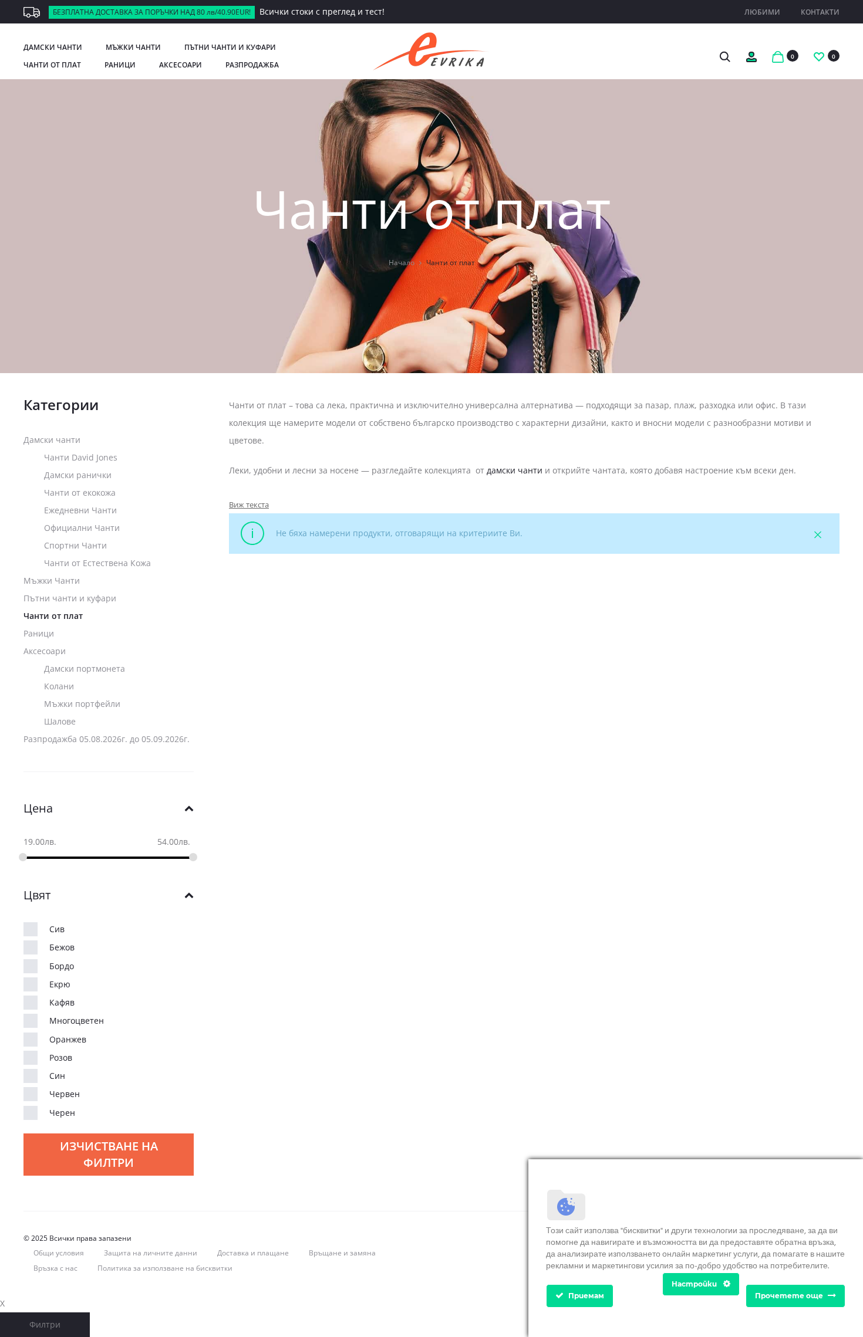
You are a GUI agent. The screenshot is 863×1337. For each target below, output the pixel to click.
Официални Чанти (82, 527)
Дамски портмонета (84, 668)
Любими (762, 12)
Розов (60, 1057)
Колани (59, 686)
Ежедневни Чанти (80, 510)
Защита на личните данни (150, 1253)
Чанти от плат (52, 65)
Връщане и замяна (342, 1253)
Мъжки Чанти (133, 47)
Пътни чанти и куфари (230, 47)
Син (57, 1075)
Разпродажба (252, 65)
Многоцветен (76, 1020)
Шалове (60, 721)
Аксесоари (180, 65)
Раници (120, 65)
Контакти (820, 12)
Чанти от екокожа (80, 492)
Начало (401, 263)
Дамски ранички (78, 474)
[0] (778, 55)
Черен (62, 1112)
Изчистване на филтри (109, 1154)
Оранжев (67, 1039)
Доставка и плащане (253, 1253)
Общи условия (58, 1253)
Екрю (59, 984)
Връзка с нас (55, 1268)
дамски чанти (514, 470)
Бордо (61, 966)
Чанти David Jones (80, 457)
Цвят (36, 895)
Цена (38, 808)
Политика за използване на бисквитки (164, 1268)
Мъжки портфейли (82, 703)
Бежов (62, 947)
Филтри (44, 1324)
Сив (57, 929)
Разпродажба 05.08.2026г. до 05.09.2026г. (106, 738)
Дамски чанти (52, 47)
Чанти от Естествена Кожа (97, 562)
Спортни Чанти (75, 545)
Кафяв (62, 1002)
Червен (64, 1093)
